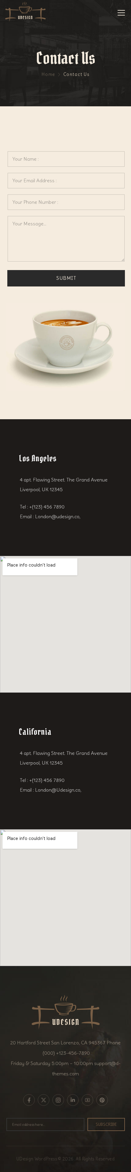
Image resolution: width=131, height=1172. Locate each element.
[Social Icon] (29, 1100)
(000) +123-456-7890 (65, 1053)
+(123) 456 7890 (47, 507)
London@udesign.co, (57, 516)
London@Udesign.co (57, 790)
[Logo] (25, 12)
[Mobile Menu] (121, 13)
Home (48, 74)
